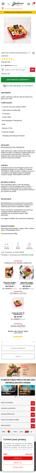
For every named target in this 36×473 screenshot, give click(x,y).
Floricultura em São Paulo (8, 392)
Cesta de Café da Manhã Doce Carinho (18, 313)
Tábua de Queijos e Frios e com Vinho (9, 283)
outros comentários (18, 348)
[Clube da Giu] (18, 376)
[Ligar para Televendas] (8, 4)
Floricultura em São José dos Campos (26, 391)
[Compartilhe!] (33, 53)
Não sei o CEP (5, 73)
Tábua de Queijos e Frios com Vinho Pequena (26, 283)
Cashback (28, 4)
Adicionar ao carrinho (17, 80)
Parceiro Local (27, 255)
